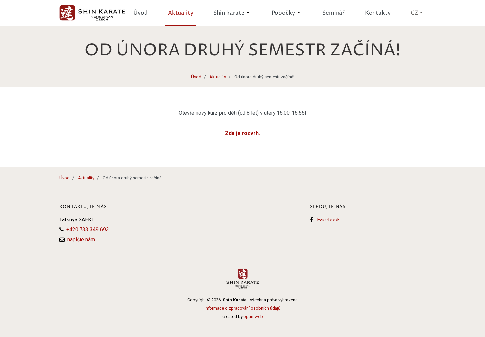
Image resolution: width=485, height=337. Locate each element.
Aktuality (218, 76)
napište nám (81, 239)
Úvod (196, 76)
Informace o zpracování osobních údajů (242, 308)
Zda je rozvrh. (242, 133)
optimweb (253, 316)
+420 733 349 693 (87, 229)
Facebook (328, 220)
